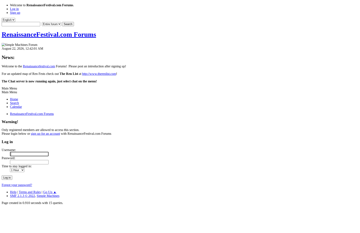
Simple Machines (48, 196)
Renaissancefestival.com (39, 66)
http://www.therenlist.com (99, 74)
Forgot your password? (17, 185)
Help (13, 192)
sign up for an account (45, 133)
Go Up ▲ (49, 192)
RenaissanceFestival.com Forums (49, 34)
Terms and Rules (30, 192)
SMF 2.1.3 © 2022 (22, 196)
